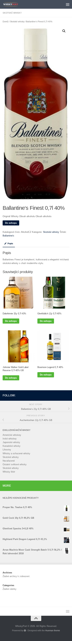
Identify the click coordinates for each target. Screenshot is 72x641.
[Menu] (67, 4)
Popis (10, 243)
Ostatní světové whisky (15, 464)
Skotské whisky (12, 13)
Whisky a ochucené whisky (16, 453)
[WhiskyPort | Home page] (13, 4)
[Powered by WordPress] (25, 631)
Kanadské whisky (11, 446)
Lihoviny (7, 449)
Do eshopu (11, 223)
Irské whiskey (10, 438)
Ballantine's (8, 235)
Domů (5, 21)
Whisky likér (9, 471)
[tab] (9, 244)
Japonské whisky (11, 442)
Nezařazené (9, 460)
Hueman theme (52, 630)
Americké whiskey (12, 435)
